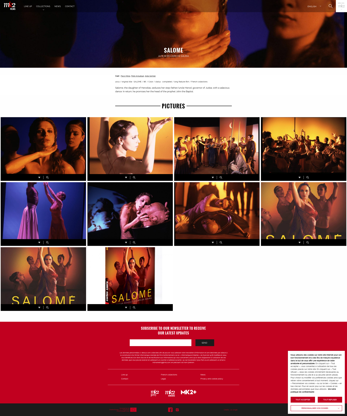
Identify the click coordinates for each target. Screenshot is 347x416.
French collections (169, 375)
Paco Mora (125, 76)
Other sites (341, 3)
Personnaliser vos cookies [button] (314, 408)
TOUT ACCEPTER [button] (303, 400)
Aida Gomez (150, 76)
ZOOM (47, 177)
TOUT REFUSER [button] (330, 400)
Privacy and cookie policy (211, 379)
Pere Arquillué (137, 76)
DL (39, 177)
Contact (124, 379)
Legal (163, 379)
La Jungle (233, 410)
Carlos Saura (179, 56)
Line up (124, 375)
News (202, 375)
